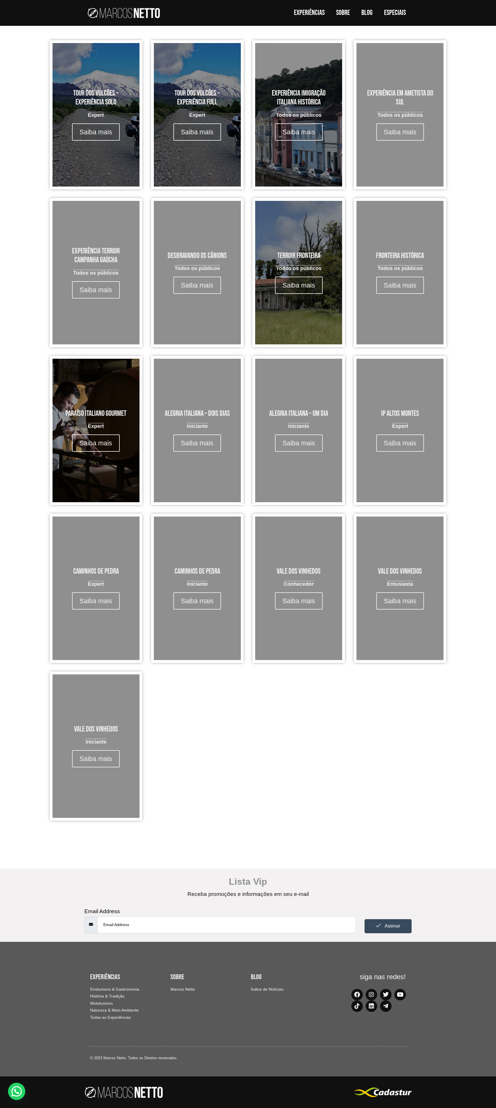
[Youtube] (400, 994)
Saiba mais (96, 132)
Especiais (395, 12)
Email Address (102, 911)
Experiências (309, 12)
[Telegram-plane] (386, 1006)
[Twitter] (386, 994)
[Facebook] (357, 994)
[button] (16, 1091)
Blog (367, 12)
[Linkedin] (371, 1006)
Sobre (343, 12)
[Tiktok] (357, 1006)
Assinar (391, 925)
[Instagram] (371, 994)
